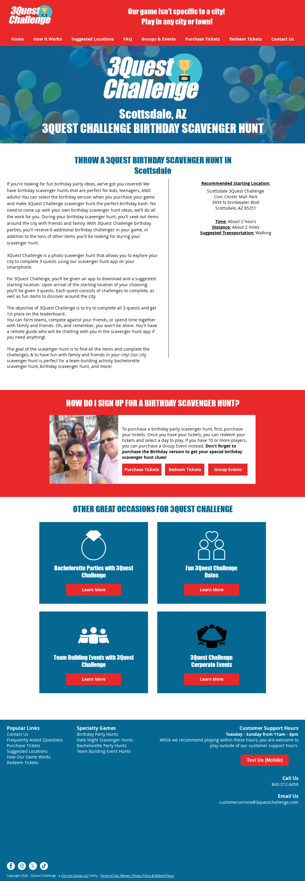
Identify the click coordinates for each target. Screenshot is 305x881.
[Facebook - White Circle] (11, 866)
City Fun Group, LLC (74, 876)
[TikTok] (44, 866)
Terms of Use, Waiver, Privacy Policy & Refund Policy (137, 876)
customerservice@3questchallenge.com (258, 802)
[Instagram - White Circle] (22, 866)
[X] (33, 866)
